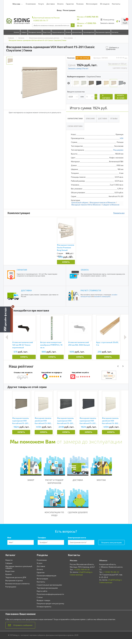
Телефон (42, 537)
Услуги (41, 4)
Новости (9, 560)
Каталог (16, 32)
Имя (9, 537)
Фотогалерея (91, 4)
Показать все (119, 213)
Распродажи (10, 587)
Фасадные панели (34, 32)
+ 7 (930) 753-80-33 (111, 572)
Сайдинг (24, 32)
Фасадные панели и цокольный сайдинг (44, 38)
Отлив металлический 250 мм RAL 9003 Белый (79, 343)
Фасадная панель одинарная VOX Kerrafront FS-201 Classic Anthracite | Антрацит (88, 421)
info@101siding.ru (85, 572)
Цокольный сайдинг (79, 202)
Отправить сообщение (22, 625)
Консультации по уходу (54, 513)
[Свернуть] (13, 307)
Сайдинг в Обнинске (110, 205)
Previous (68, 83)
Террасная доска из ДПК (15, 577)
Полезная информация (46, 575)
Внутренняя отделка (103, 32)
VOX (121, 138)
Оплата (60, 4)
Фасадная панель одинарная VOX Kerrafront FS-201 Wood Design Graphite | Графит (65, 421)
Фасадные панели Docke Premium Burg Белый (65, 247)
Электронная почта (77, 537)
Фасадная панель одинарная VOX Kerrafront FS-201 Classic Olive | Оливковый (20, 421)
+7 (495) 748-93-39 (81, 569)
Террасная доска (58, 32)
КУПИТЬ (66, 262)
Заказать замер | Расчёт (78, 68)
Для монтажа (77, 32)
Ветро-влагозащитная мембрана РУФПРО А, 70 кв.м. (51, 345)
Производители (88, 32)
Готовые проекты (44, 606)
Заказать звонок (107, 23)
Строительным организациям (49, 585)
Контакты (116, 4)
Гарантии (70, 4)
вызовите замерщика (102, 296)
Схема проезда (76, 575)
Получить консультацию (111, 542)
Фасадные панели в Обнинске (102, 202)
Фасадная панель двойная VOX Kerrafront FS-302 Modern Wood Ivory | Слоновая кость (43, 421)
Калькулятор (108, 19)
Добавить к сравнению (112, 48)
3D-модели (104, 4)
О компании (31, 4)
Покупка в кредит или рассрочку (50, 603)
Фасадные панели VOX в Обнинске (86, 205)
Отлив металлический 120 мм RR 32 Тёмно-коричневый (22, 345)
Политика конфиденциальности (50, 594)
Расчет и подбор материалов (54, 481)
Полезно (80, 4)
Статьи (40, 597)
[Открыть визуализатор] (6, 319)
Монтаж (101, 480)
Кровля (68, 32)
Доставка (50, 4)
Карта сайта (42, 591)
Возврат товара (43, 600)
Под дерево (68, 38)
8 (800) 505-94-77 (41, 20)
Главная (11, 38)
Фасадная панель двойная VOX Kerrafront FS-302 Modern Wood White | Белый (110, 421)
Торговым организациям (47, 588)
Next (124, 83)
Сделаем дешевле (78, 512)
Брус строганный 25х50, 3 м (107, 343)
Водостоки (46, 32)
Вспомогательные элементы (17, 583)
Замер (30, 480)
